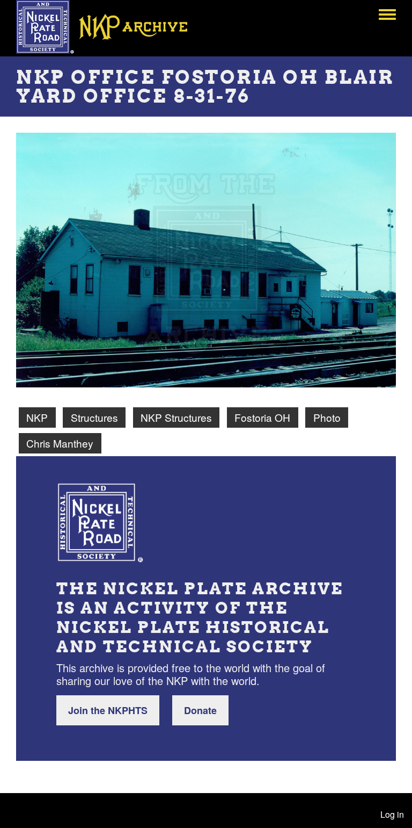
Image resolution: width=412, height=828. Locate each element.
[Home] (109, 27)
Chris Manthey (59, 443)
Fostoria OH (262, 417)
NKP (37, 417)
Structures (94, 417)
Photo (327, 417)
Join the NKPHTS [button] (108, 710)
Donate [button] (200, 710)
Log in (392, 814)
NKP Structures (176, 417)
